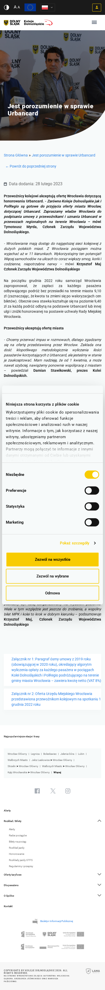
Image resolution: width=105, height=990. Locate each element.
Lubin (81, 753)
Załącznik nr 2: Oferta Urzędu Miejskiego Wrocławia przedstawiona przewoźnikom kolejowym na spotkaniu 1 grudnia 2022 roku (56, 699)
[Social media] (37, 791)
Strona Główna (16, 155)
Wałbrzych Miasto (18, 760)
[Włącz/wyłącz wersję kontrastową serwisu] (6, 7)
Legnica (35, 753)
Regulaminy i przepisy (21, 866)
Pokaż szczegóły (74, 543)
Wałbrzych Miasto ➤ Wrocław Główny (63, 766)
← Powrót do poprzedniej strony (30, 166)
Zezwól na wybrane (52, 576)
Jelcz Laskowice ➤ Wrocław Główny (52, 760)
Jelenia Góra (67, 753)
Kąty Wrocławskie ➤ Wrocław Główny (29, 772)
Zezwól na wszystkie (52, 559)
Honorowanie (16, 853)
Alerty (7, 810)
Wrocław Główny (17, 753)
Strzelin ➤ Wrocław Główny (23, 766)
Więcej (57, 772)
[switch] (92, 490)
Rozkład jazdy (16, 847)
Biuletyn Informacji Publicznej (56, 921)
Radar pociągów (18, 835)
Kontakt (8, 906)
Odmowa (52, 593)
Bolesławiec (50, 753)
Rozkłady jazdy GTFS (21, 860)
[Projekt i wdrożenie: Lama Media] (93, 974)
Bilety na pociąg (17, 841)
